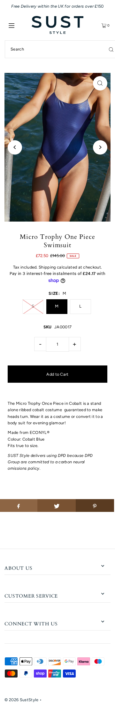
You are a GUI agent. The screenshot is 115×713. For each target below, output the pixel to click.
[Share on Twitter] (56, 505)
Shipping (47, 267)
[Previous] (15, 147)
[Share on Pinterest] (95, 505)
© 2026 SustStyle (21, 699)
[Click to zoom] (100, 83)
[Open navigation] (18, 25)
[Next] (100, 147)
